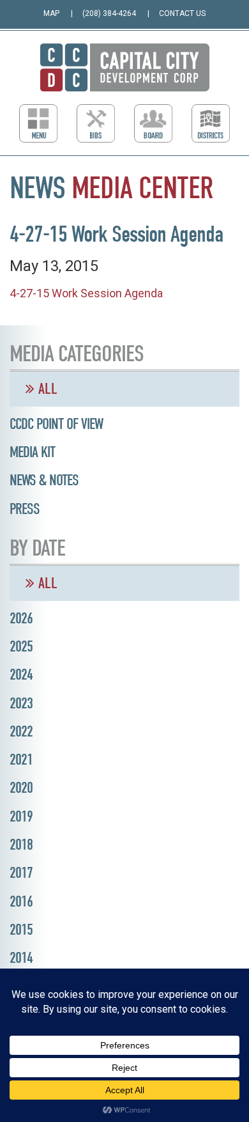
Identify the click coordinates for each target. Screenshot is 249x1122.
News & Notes (44, 480)
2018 (21, 844)
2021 (21, 759)
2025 (21, 646)
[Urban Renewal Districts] (211, 123)
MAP (51, 13)
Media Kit (32, 452)
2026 (21, 618)
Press (25, 509)
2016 (21, 901)
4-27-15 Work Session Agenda (86, 293)
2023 (21, 703)
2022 (21, 731)
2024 (21, 674)
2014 (21, 958)
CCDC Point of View (56, 424)
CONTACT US (182, 13)
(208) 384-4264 (109, 13)
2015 (21, 930)
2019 (21, 816)
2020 (21, 788)
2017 (21, 873)
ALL (45, 389)
